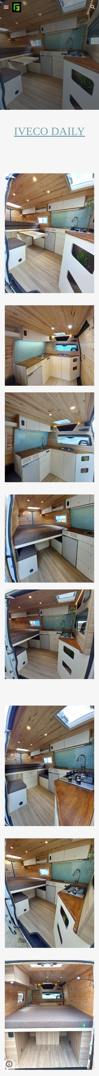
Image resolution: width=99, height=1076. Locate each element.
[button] (6, 7)
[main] (49, 131)
